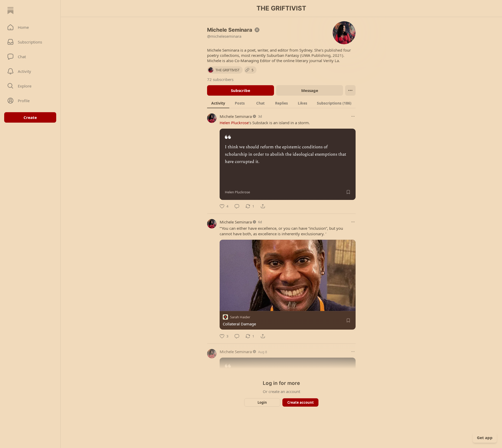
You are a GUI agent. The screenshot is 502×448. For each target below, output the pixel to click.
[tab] (218, 103)
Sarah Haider (240, 317)
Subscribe (240, 90)
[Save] (348, 192)
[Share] (262, 206)
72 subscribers (220, 79)
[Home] (10, 10)
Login (262, 402)
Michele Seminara (236, 116)
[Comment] (236, 206)
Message (309, 90)
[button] (30, 27)
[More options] (353, 116)
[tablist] (281, 103)
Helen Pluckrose (234, 122)
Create (30, 117)
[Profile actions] (350, 90)
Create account (300, 402)
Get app (485, 437)
